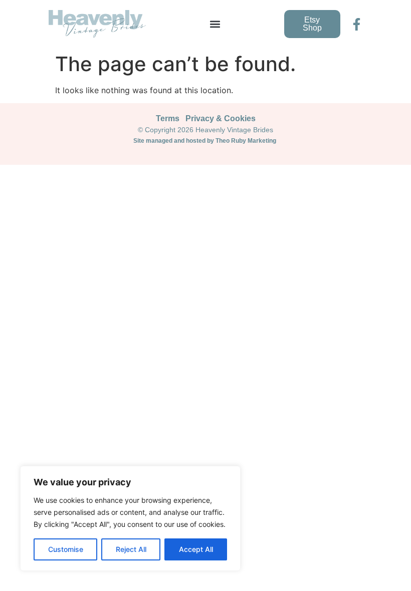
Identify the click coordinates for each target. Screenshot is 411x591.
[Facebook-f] (356, 24)
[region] (130, 518)
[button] (215, 24)
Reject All (131, 549)
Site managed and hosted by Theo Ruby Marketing (205, 140)
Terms (167, 118)
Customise (65, 549)
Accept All (196, 549)
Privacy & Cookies (220, 118)
